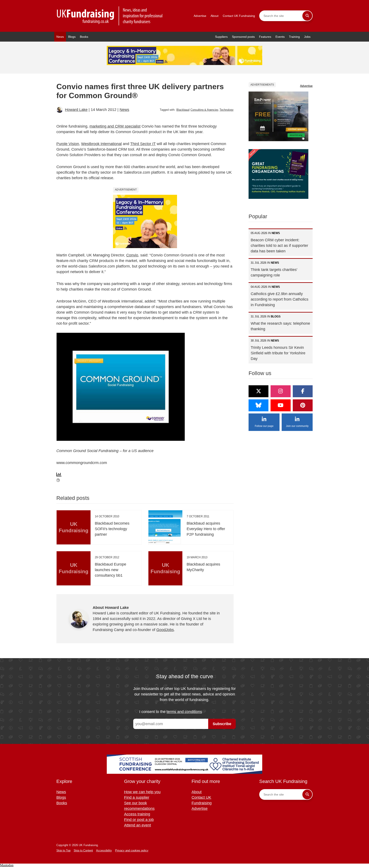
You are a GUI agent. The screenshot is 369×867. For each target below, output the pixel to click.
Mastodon (6, 865)
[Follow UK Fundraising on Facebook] (303, 391)
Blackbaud (182, 109)
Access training (137, 814)
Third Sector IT (143, 144)
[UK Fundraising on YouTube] (280, 405)
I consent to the (170, 712)
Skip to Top (63, 850)
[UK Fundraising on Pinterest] (303, 405)
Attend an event (137, 825)
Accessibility (104, 850)
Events (280, 36)
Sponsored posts (243, 36)
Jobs (307, 36)
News (60, 36)
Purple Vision (67, 144)
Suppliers (221, 36)
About (214, 15)
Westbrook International (101, 144)
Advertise (200, 15)
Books (84, 36)
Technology (227, 109)
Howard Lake (76, 110)
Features (265, 36)
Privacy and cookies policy (131, 850)
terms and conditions (184, 712)
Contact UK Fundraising (239, 15)
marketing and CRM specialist (115, 126)
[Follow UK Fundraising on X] (258, 391)
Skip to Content (83, 850)
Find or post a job (139, 820)
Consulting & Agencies (204, 109)
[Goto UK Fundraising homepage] (109, 15)
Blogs (72, 36)
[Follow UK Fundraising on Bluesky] (258, 405)
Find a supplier (136, 797)
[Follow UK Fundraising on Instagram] (280, 391)
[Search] (307, 15)
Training (294, 36)
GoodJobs (165, 630)
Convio (132, 255)
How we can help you (142, 792)
